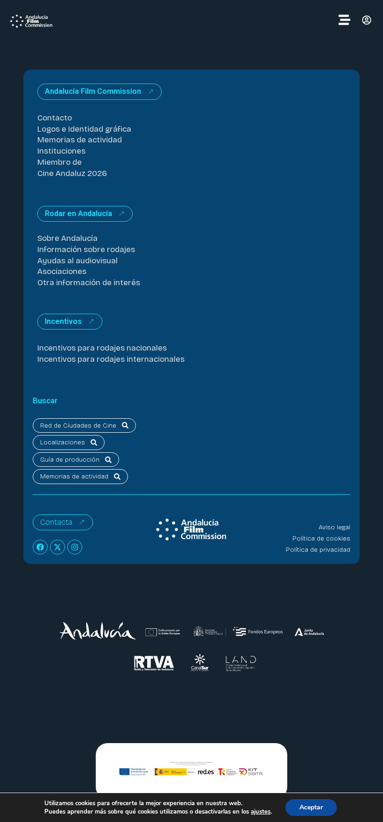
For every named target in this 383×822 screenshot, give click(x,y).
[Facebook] (40, 547)
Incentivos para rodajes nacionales (102, 348)
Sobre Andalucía (67, 238)
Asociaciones (61, 271)
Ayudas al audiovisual (77, 261)
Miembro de (59, 162)
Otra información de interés (88, 283)
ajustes (260, 812)
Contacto (54, 118)
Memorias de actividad (79, 140)
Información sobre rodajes (86, 249)
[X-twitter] (57, 547)
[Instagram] (74, 547)
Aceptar (311, 807)
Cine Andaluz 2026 (72, 173)
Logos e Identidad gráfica (84, 129)
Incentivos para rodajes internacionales (110, 359)
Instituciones (61, 151)
